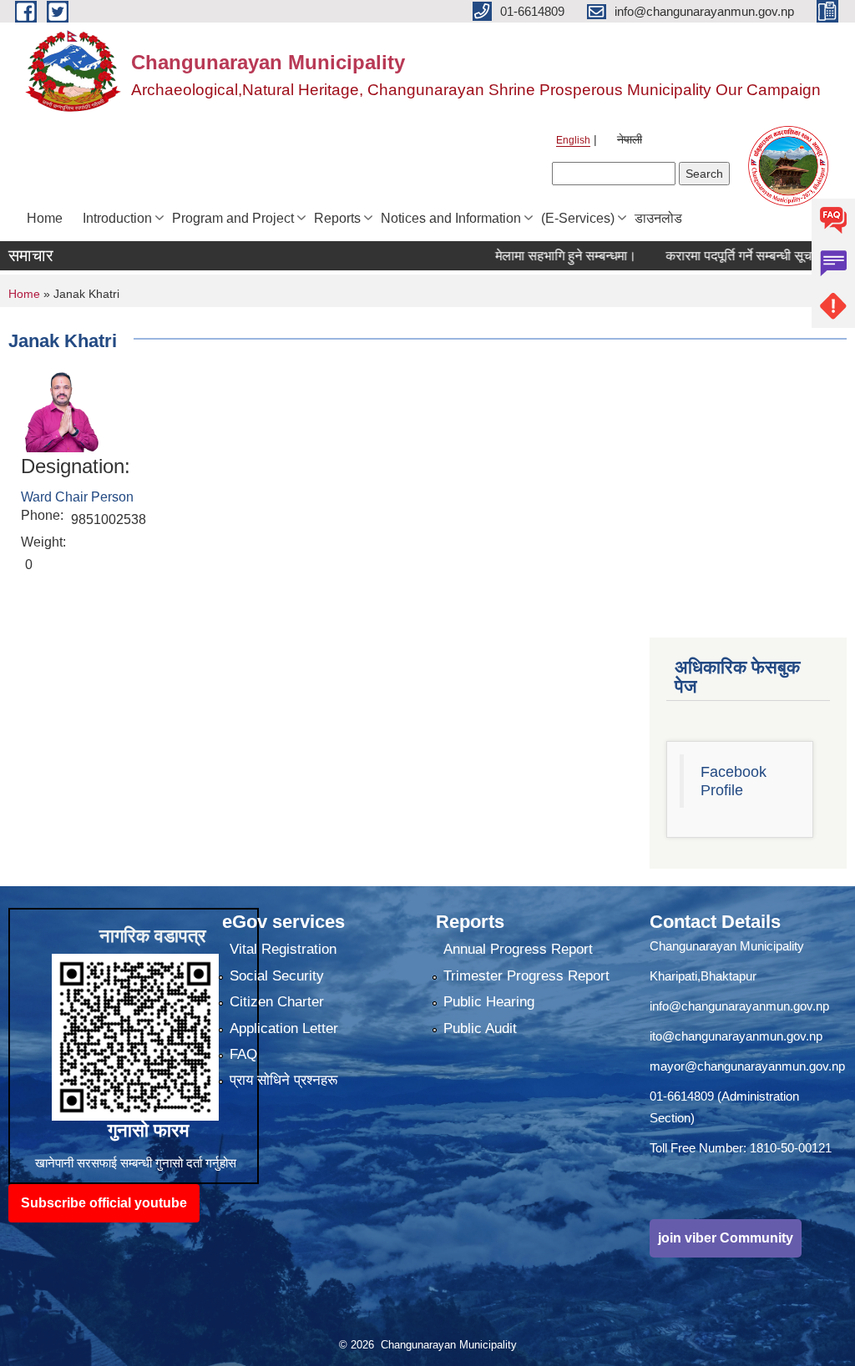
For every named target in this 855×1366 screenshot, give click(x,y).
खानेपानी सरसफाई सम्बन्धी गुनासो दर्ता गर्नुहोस (135, 1163)
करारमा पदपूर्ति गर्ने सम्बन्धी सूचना (715, 256)
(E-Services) (578, 218)
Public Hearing (488, 1002)
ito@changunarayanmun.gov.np (736, 1036)
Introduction (117, 218)
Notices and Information (451, 218)
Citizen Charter (277, 1002)
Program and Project (233, 218)
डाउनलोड (658, 218)
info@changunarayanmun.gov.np (739, 1006)
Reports (337, 218)
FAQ (243, 1054)
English (573, 140)
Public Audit (480, 1028)
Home (45, 218)
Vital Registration (283, 949)
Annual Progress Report (518, 949)
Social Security (277, 976)
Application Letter (284, 1028)
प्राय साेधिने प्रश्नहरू (283, 1080)
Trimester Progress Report (526, 976)
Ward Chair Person (77, 497)
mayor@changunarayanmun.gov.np (747, 1066)
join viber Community (725, 1238)
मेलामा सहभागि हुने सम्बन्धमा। (537, 256)
